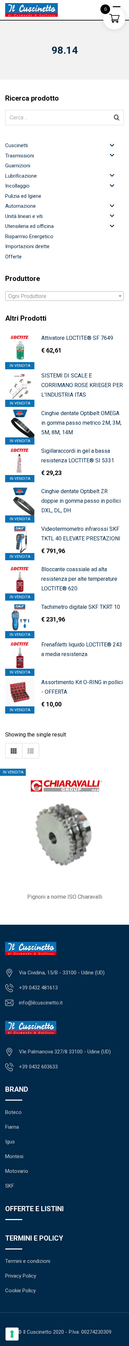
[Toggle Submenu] (112, 145)
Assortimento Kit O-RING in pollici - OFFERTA (82, 687)
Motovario (16, 1171)
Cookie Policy (20, 1290)
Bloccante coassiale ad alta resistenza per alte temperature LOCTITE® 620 (79, 579)
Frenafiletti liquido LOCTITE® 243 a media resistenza (81, 649)
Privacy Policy (20, 1276)
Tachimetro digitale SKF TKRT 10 (80, 607)
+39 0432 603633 (38, 1067)
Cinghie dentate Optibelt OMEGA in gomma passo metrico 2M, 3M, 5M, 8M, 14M (81, 423)
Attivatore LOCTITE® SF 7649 (77, 338)
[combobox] (64, 296)
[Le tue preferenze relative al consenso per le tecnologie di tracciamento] (12, 1334)
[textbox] (64, 296)
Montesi (14, 1156)
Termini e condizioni (27, 1261)
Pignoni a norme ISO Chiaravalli (64, 897)
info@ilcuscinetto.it (41, 1003)
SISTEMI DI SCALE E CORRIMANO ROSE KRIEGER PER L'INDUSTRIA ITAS (82, 385)
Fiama (12, 1127)
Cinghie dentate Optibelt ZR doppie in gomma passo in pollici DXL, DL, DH (81, 501)
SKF (9, 1186)
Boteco (13, 1112)
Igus (10, 1142)
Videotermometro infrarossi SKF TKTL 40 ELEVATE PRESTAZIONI (80, 534)
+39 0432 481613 (38, 988)
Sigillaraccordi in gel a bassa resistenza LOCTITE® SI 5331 (77, 456)
